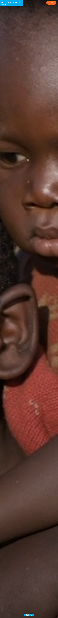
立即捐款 (51, 2)
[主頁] (11, 3)
